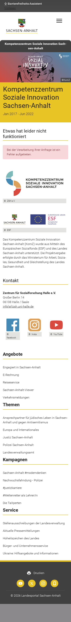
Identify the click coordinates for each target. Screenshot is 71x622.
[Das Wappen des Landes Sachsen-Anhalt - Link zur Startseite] (22, 26)
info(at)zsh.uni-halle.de (18, 306)
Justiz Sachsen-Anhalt (18, 437)
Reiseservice (11, 382)
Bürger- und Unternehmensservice (25, 546)
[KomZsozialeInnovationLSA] (43, 583)
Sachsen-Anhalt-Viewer (18, 390)
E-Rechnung (11, 375)
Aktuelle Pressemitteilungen (21, 531)
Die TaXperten (12, 503)
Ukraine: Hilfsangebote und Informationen (30, 553)
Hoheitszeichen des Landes (21, 538)
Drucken (35, 573)
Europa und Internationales (21, 430)
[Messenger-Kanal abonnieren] (54, 583)
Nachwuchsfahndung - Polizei (23, 480)
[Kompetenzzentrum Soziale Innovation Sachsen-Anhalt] (20, 583)
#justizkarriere (12, 488)
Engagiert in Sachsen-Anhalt (22, 367)
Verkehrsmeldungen (16, 397)
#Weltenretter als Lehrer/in (20, 495)
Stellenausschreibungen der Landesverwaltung (34, 523)
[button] (23, 4)
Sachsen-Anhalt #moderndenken (24, 473)
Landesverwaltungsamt (18, 452)
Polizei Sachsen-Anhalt (18, 445)
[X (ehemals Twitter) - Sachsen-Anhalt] (32, 583)
